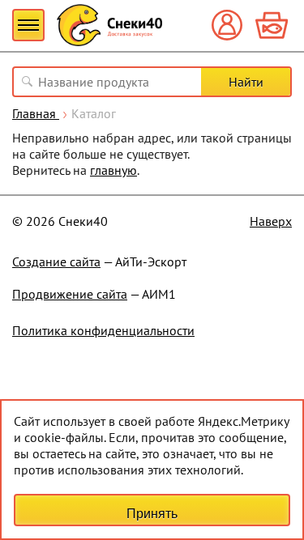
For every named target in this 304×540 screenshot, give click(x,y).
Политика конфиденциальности (103, 330)
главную (113, 170)
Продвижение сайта (69, 294)
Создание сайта (56, 261)
